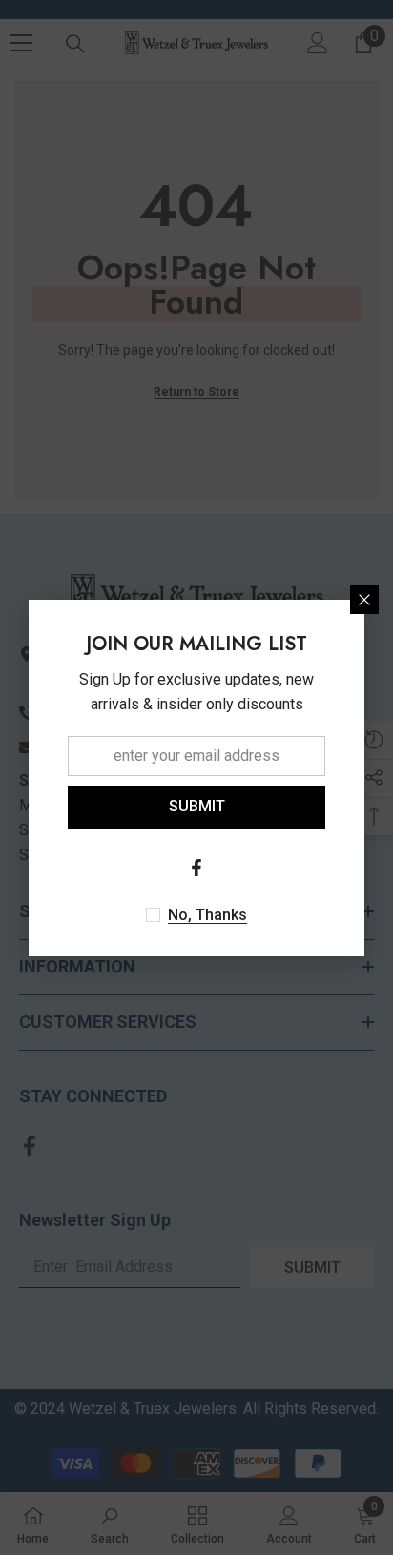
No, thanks (207, 915)
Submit (197, 806)
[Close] (364, 599)
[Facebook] (196, 868)
